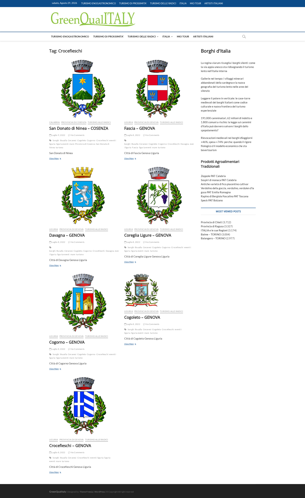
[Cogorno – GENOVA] (84, 303)
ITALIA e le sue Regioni (214, 230)
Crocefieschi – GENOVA (70, 445)
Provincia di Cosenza (73, 122)
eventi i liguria (96, 457)
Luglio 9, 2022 (58, 135)
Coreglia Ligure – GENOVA (147, 235)
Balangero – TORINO (213, 238)
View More (58, 159)
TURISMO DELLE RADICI (163, 3)
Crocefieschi (102, 140)
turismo (59, 147)
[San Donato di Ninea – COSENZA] (84, 89)
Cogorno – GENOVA (67, 342)
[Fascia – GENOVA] (159, 89)
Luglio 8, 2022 (133, 135)
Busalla (63, 140)
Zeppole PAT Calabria (213, 176)
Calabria (54, 122)
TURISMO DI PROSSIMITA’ (133, 3)
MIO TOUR (195, 3)
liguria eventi (62, 144)
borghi (56, 140)
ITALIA (183, 3)
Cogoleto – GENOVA (142, 317)
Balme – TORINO (211, 234)
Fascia (135, 147)
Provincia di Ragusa (212, 226)
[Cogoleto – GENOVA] (159, 290)
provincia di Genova (146, 122)
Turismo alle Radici (99, 122)
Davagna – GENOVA (67, 235)
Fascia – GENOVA (139, 128)
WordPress (99, 491)
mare (71, 144)
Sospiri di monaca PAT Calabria (219, 180)
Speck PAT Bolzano (212, 200)
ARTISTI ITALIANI (213, 3)
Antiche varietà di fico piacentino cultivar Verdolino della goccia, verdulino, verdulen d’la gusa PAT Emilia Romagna (227, 188)
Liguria (128, 122)
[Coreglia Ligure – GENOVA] (159, 196)
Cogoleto (81, 140)
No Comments (77, 135)
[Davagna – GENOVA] (84, 196)
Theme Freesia (86, 491)
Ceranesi (72, 140)
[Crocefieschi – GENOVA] (84, 406)
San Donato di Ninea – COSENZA (78, 128)
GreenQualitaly (57, 491)
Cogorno (91, 140)
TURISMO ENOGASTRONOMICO (98, 3)
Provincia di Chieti (211, 222)
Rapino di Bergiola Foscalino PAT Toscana (224, 196)
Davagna (185, 144)
